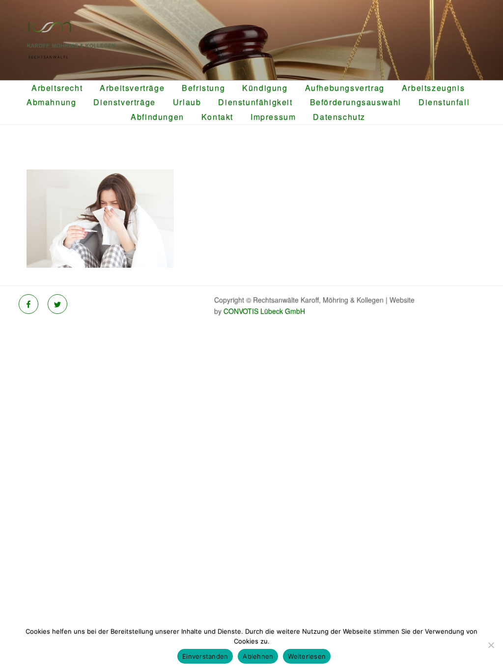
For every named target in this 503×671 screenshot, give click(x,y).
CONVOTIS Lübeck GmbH (264, 311)
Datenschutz (339, 116)
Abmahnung (51, 102)
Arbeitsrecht (57, 87)
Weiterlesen (307, 656)
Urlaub (187, 102)
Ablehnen (258, 656)
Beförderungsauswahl (355, 102)
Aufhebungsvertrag (345, 87)
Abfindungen (157, 116)
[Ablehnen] (491, 645)
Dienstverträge (124, 102)
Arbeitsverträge (132, 87)
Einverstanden (205, 656)
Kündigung (264, 87)
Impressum (273, 116)
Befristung (203, 87)
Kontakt (217, 116)
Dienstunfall (444, 102)
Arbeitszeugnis (433, 87)
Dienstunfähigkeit (255, 102)
